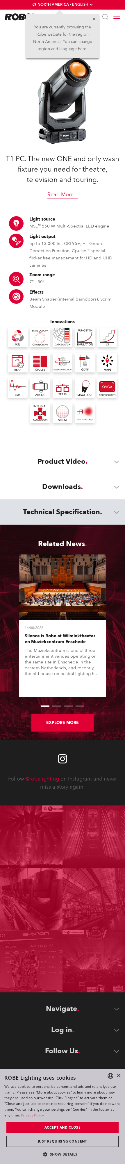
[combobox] (110, 1076)
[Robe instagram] (62, 758)
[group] (45, 706)
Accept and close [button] (62, 1127)
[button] (62, 1154)
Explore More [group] (62, 722)
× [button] (118, 1076)
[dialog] (62, 1116)
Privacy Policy (32, 1115)
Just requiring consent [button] (62, 1141)
